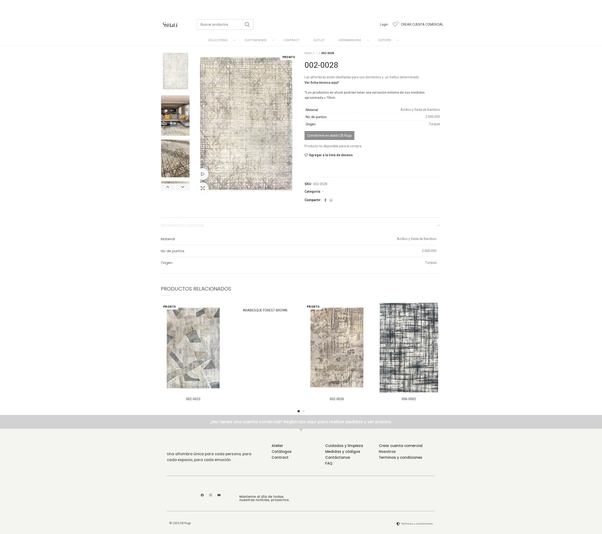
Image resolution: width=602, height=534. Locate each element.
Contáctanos (337, 457)
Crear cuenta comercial (401, 445)
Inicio (308, 53)
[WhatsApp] (331, 200)
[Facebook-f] (202, 495)
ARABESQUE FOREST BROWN (265, 310)
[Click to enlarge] (203, 188)
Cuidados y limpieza (344, 445)
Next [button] (183, 187)
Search (247, 24)
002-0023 (193, 399)
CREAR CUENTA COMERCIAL (422, 24)
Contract (280, 457)
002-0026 (337, 399)
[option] (175, 71)
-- (316, 53)
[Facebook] (325, 200)
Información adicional (182, 225)
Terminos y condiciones (400, 457)
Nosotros (387, 451)
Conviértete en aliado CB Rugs (329, 135)
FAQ (328, 463)
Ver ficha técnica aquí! (322, 82)
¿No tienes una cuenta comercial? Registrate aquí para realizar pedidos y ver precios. (301, 422)
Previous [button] (168, 187)
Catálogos (282, 451)
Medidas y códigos (342, 451)
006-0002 (409, 399)
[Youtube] (219, 495)
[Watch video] (203, 174)
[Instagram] (210, 495)
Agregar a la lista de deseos (331, 155)
